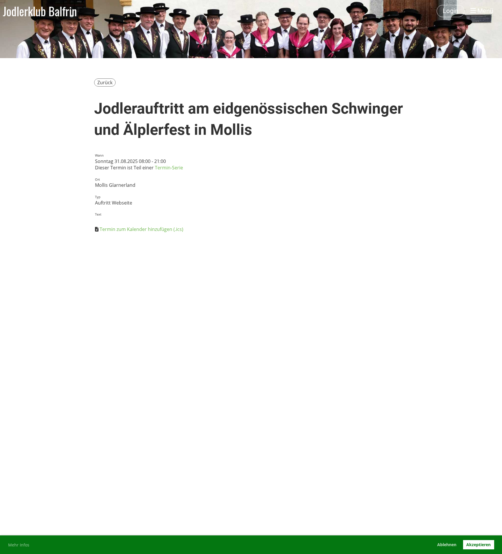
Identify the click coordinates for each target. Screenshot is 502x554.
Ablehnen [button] (446, 544)
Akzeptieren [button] (478, 544)
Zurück (104, 82)
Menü (484, 11)
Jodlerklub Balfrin (40, 11)
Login (450, 11)
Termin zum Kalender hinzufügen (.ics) (141, 229)
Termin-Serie (169, 167)
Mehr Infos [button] (18, 545)
